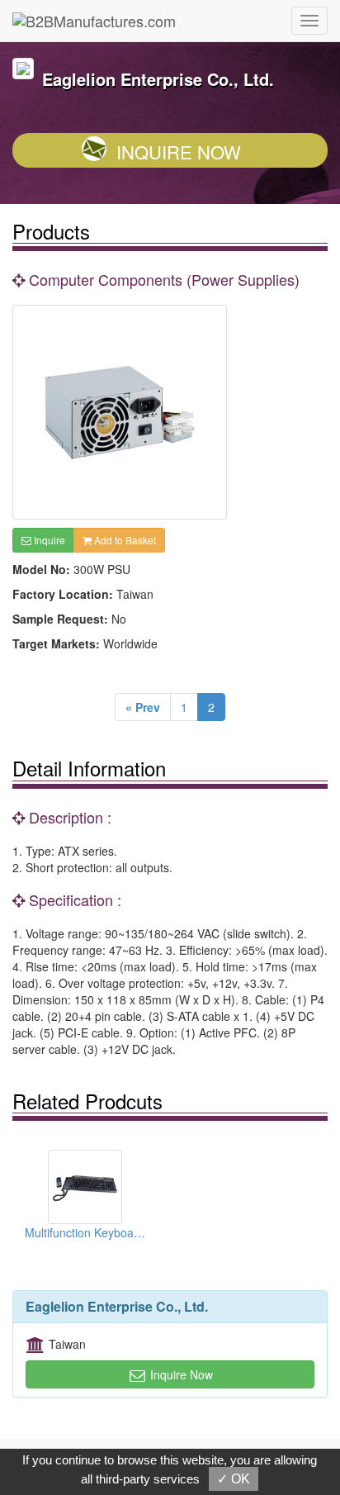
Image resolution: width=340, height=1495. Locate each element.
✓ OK (233, 1479)
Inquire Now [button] (180, 1374)
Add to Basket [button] (124, 540)
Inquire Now (178, 151)
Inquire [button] (48, 540)
